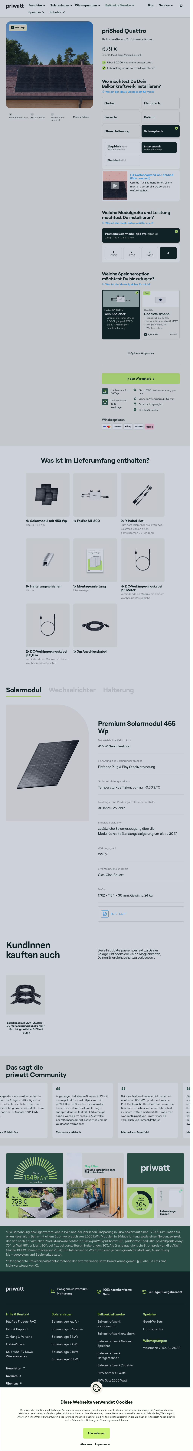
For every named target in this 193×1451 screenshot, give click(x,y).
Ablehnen (86, 1444)
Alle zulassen (96, 1433)
